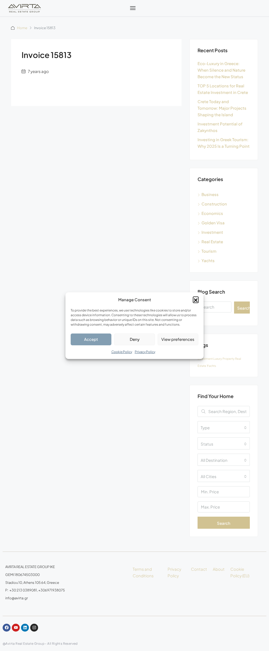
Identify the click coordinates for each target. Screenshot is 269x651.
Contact (199, 569)
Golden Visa (213, 222)
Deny (134, 339)
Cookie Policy (121, 352)
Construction (214, 203)
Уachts (211, 365)
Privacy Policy (145, 352)
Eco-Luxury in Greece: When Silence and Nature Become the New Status (221, 70)
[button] (195, 299)
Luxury (217, 358)
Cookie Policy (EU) (239, 572)
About (219, 569)
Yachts (208, 260)
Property (229, 358)
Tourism (208, 250)
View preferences (177, 339)
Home (22, 28)
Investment (212, 232)
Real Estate (212, 241)
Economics (212, 213)
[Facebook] (7, 628)
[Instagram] (34, 628)
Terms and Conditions (143, 572)
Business (210, 194)
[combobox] (224, 427)
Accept (91, 339)
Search (243, 307)
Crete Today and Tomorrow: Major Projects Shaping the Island (222, 108)
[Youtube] (16, 628)
